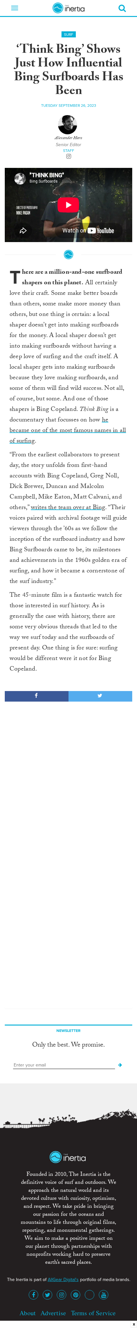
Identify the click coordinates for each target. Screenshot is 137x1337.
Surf (68, 34)
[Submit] (120, 1065)
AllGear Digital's (63, 1279)
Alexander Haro (68, 138)
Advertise (53, 1313)
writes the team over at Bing (68, 508)
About (27, 1313)
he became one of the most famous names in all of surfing (68, 431)
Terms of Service (93, 1313)
